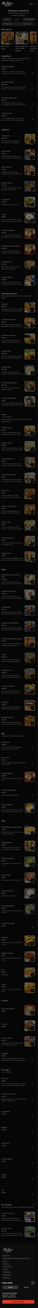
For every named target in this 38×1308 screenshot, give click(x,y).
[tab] (10, 1287)
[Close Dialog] (32, 1282)
